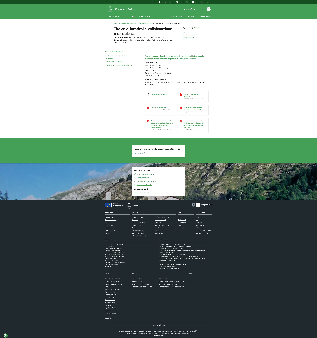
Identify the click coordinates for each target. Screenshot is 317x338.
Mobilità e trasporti (160, 222)
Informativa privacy (110, 303)
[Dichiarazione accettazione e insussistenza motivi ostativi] (180, 108)
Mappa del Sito (109, 318)
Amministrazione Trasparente (127, 23)
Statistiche (108, 316)
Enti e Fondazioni (109, 228)
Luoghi (197, 220)
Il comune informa (183, 222)
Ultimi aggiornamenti (110, 313)
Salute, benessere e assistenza (163, 225)
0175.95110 (110, 247)
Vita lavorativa (159, 233)
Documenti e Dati (109, 225)
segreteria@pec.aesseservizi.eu (170, 268)
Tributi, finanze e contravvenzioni (164, 228)
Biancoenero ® (165, 333)
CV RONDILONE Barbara (158, 107)
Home (115, 23)
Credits (107, 310)
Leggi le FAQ (108, 287)
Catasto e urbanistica (138, 230)
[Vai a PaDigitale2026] (202, 205)
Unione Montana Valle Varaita (140, 284)
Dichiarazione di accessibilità (112, 281)
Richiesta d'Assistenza (111, 295)
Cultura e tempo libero (138, 233)
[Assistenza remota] (196, 331)
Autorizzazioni (136, 228)
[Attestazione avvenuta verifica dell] (180, 121)
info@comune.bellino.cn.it (116, 254)
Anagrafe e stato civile (138, 222)
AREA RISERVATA (158, 335)
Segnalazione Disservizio (111, 292)
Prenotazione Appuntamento (113, 289)
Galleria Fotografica (201, 225)
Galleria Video (199, 228)
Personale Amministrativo (112, 230)
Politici (107, 233)
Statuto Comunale (110, 300)
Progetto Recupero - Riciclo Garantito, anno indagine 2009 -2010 (177, 287)
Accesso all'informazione (177, 16)
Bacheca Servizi (109, 297)
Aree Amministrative (110, 220)
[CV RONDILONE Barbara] (148, 108)
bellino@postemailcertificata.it (116, 253)
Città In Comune (190, 331)
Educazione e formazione (139, 236)
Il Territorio (199, 222)
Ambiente (135, 220)
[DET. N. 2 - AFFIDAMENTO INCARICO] (180, 94)
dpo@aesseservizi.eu (169, 266)
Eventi (197, 217)
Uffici (106, 222)
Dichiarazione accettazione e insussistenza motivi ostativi (193, 108)
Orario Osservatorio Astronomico (168, 284)
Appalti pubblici (136, 225)
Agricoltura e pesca (137, 217)
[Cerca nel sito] (209, 9)
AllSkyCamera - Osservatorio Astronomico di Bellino (173, 281)
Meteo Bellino (163, 279)
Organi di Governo (110, 217)
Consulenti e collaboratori (145, 23)
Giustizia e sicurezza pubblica (162, 217)
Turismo (157, 230)
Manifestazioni (182, 220)
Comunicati (181, 228)
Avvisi (179, 225)
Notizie (179, 217)
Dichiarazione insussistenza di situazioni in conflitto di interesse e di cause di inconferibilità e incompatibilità (162, 124)
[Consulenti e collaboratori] (148, 94)
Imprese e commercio (160, 220)
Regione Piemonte (110, 2)
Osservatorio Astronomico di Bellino (142, 287)
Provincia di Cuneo (137, 281)
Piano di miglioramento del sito (113, 284)
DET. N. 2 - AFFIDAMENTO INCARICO (192, 95)
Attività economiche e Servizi (204, 230)
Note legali (108, 305)
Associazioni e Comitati (202, 233)
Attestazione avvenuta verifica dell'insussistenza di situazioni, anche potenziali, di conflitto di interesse (194, 124)
